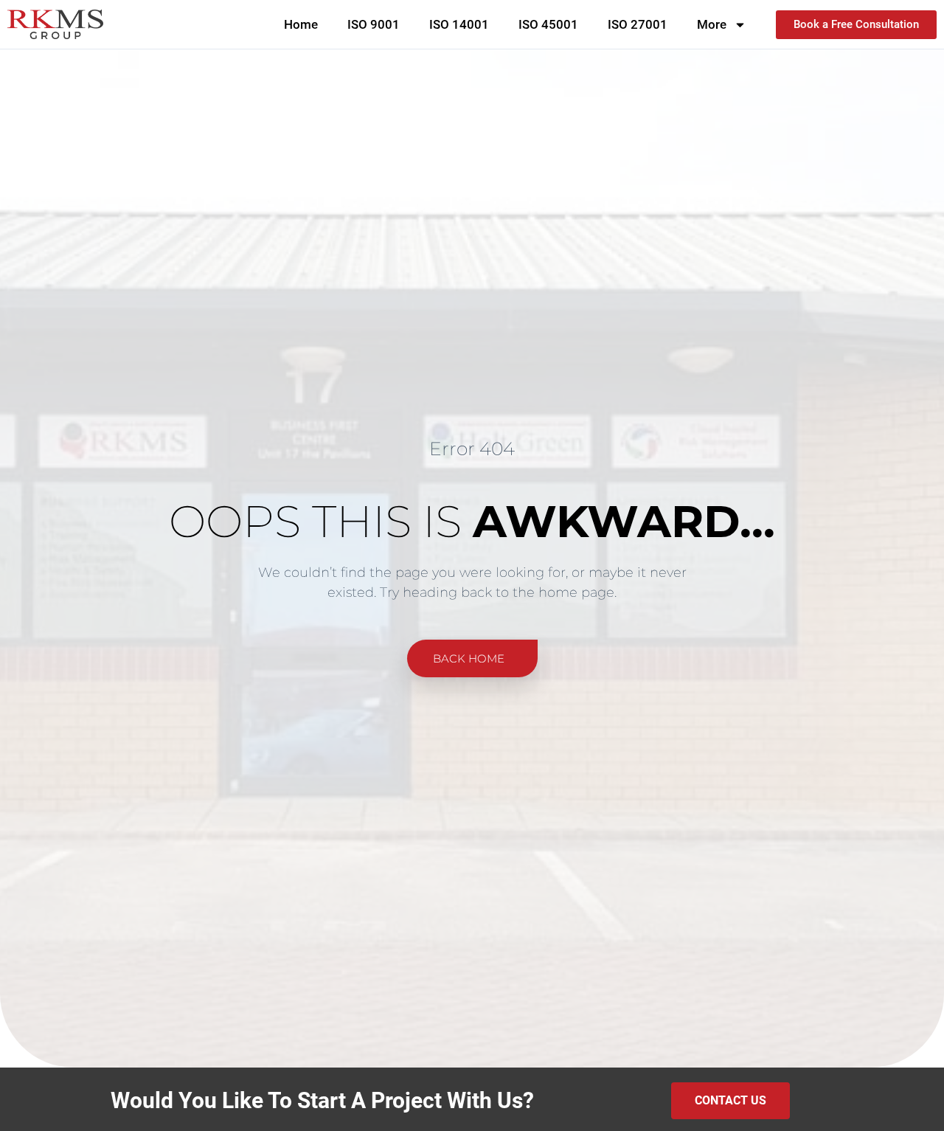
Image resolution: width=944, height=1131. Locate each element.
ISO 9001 (373, 24)
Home (301, 24)
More (711, 24)
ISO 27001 (637, 24)
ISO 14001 (459, 24)
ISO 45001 (548, 24)
